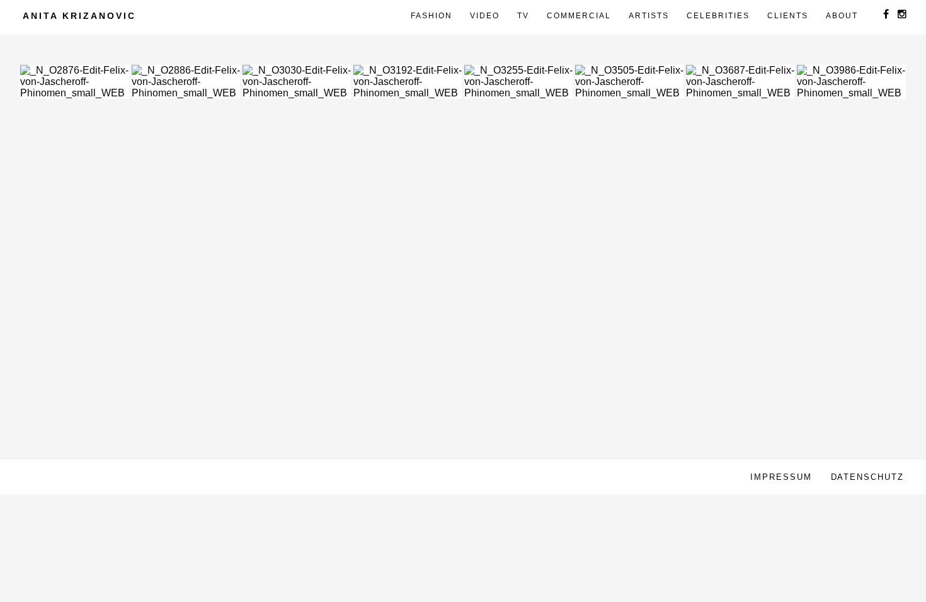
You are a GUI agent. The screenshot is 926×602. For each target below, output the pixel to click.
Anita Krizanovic (79, 16)
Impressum (781, 477)
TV (523, 15)
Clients (787, 15)
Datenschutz (867, 477)
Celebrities (718, 15)
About (842, 15)
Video (485, 15)
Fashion (431, 15)
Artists (649, 15)
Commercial (579, 15)
